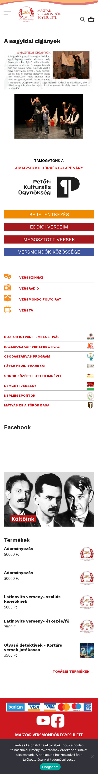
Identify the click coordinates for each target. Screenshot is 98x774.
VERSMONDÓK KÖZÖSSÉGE (49, 252)
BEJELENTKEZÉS (49, 214)
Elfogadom (50, 767)
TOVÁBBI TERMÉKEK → (73, 672)
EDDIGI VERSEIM (49, 227)
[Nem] (92, 756)
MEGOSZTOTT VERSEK (49, 239)
